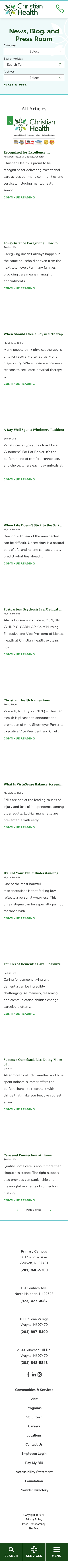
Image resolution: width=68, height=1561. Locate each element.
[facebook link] (28, 1374)
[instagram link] (40, 1374)
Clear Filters (15, 85)
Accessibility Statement (34, 1472)
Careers (34, 1426)
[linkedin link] (34, 1374)
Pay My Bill (34, 1463)
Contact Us (34, 1444)
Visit (34, 1399)
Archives (9, 71)
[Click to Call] (60, 9)
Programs (34, 1408)
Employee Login (34, 1453)
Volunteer (34, 1417)
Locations (34, 1435)
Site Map (34, 1528)
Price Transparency (33, 1524)
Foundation (34, 1481)
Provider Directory (34, 1490)
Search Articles (13, 58)
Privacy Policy (34, 1519)
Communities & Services (34, 1390)
